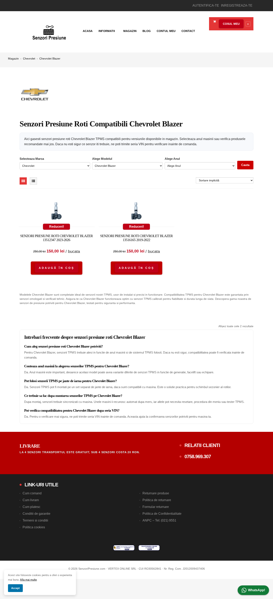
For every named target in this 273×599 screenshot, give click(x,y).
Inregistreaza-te (236, 5)
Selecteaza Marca (32, 158)
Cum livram (31, 500)
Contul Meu (166, 31)
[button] (233, 23)
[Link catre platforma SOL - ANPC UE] (149, 548)
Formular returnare (155, 507)
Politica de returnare (156, 500)
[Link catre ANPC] (124, 548)
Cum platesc (31, 507)
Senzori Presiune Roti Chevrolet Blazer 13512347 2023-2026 (56, 238)
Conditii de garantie (36, 513)
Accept (15, 588)
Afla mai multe (28, 579)
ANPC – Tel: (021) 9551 (159, 520)
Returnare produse (155, 493)
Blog (146, 31)
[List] (33, 181)
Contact (188, 31)
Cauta (245, 165)
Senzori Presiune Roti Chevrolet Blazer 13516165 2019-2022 (136, 238)
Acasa (88, 31)
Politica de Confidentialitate (161, 513)
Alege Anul (172, 158)
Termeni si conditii (35, 520)
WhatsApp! (256, 590)
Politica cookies (34, 527)
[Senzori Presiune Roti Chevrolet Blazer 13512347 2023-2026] (57, 212)
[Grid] (23, 181)
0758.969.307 (197, 456)
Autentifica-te (205, 5)
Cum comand (32, 493)
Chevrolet (29, 58)
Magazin (129, 31)
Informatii (107, 31)
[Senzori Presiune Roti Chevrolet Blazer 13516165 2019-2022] (136, 212)
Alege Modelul (102, 158)
